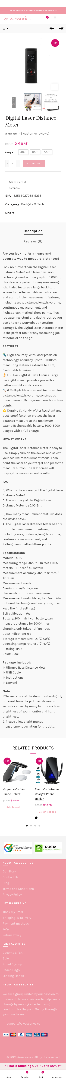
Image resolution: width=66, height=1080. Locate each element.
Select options (47, 811)
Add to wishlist (17, 182)
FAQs (6, 929)
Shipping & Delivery (17, 918)
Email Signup (12, 964)
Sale (6, 958)
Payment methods (16, 923)
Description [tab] (33, 231)
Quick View (28, 772)
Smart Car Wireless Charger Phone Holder (47, 794)
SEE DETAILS (51, 10)
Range (9, 152)
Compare (14, 187)
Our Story (9, 871)
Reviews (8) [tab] (33, 241)
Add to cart (34, 163)
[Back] (5, 28)
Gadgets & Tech (32, 204)
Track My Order (13, 912)
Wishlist (47, 17)
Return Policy (12, 935)
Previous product (52, 28)
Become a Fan (13, 953)
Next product (60, 28)
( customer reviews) (34, 134)
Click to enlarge (54, 87)
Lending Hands (13, 976)
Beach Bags (11, 970)
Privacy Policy (12, 894)
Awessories (25, 1057)
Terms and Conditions (18, 889)
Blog (6, 883)
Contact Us (10, 877)
